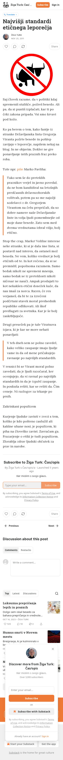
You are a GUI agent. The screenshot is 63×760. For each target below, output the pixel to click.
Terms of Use (48, 493)
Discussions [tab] (29, 593)
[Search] (56, 593)
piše (20, 169)
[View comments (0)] (14, 46)
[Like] (6, 46)
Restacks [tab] (26, 550)
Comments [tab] (11, 550)
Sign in (55, 4)
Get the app (49, 744)
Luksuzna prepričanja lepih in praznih (19, 605)
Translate (10, 14)
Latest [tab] (16, 593)
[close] (53, 649)
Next (51, 525)
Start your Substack (22, 744)
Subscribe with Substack (34, 711)
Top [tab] (7, 593)
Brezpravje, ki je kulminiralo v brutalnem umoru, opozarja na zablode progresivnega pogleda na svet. (22, 642)
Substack (14, 752)
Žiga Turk (16, 35)
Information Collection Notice (38, 496)
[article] (31, 613)
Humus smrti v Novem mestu (20, 634)
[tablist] (18, 550)
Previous (14, 525)
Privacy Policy (43, 726)
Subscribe (42, 4)
